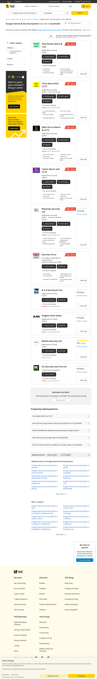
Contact (16, 646)
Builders (42, 583)
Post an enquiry (19, 588)
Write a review (82, 214)
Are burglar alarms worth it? (42, 416)
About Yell (43, 622)
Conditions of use (45, 638)
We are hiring (19, 610)
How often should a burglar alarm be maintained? (50, 438)
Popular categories (31, 6)
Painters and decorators (47, 604)
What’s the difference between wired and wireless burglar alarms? (55, 430)
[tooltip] (67, 13)
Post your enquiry (54, 6)
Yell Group (44, 616)
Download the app (54, 1)
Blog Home (69, 583)
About (16, 651)
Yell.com (9, 1)
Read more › (87, 30)
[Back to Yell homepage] (10, 6)
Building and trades (72, 588)
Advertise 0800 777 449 (82, 1)
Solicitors (42, 610)
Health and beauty (71, 604)
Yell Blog (69, 577)
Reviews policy (44, 643)
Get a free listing (67, 1)
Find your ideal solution (22, 630)
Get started (14, 106)
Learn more (14, 128)
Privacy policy (44, 627)
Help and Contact (20, 604)
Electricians (43, 599)
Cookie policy (44, 633)
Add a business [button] (61, 400)
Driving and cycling (71, 599)
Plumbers (42, 588)
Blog (70, 6)
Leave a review (19, 594)
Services (18, 577)
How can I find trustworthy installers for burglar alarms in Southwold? (57, 445)
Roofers (42, 594)
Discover (43, 577)
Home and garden (71, 610)
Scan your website (20, 635)
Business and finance (72, 594)
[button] (36, 13)
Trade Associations (20, 599)
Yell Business (18, 1)
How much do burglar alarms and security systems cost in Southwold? (57, 423)
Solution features (20, 640)
